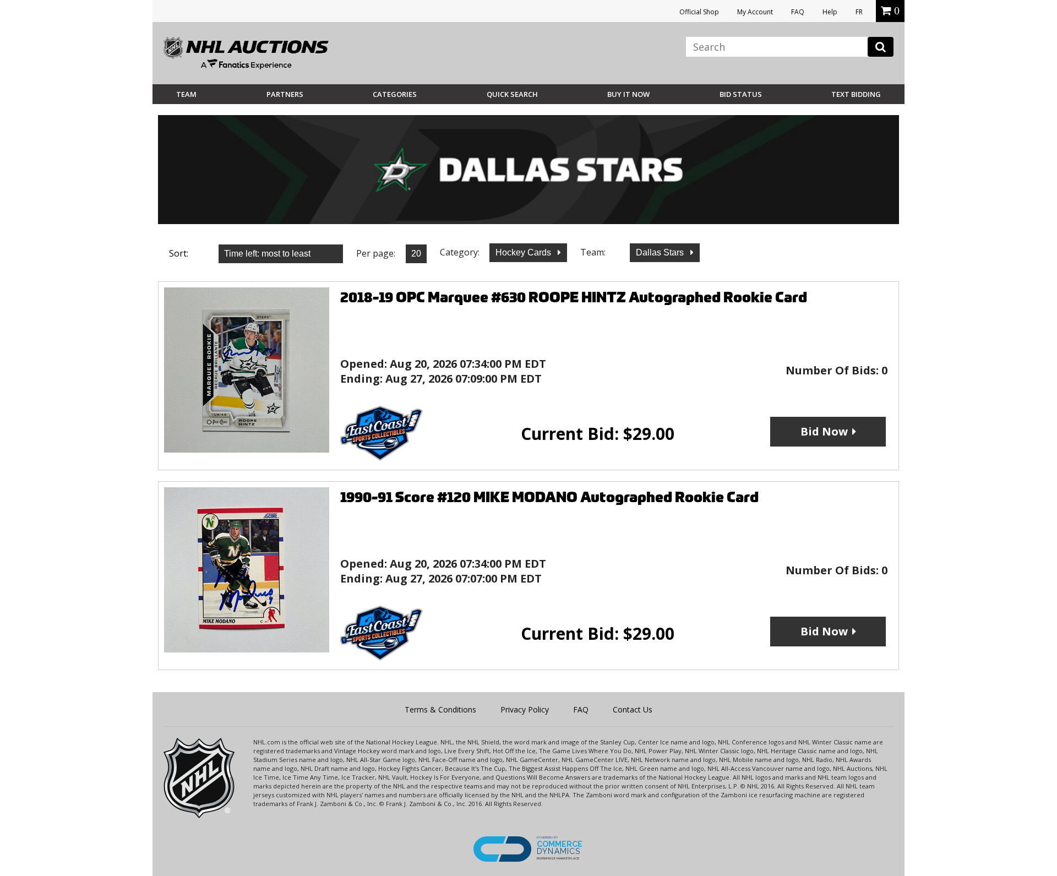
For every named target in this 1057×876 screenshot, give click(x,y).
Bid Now (824, 431)
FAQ (797, 12)
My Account (755, 12)
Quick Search (512, 94)
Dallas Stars (661, 252)
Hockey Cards (524, 252)
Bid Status (741, 94)
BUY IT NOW (628, 94)
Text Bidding (856, 94)
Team (186, 94)
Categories (395, 94)
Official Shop (699, 12)
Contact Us (632, 709)
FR (859, 12)
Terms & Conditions (440, 709)
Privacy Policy (524, 709)
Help (829, 12)
